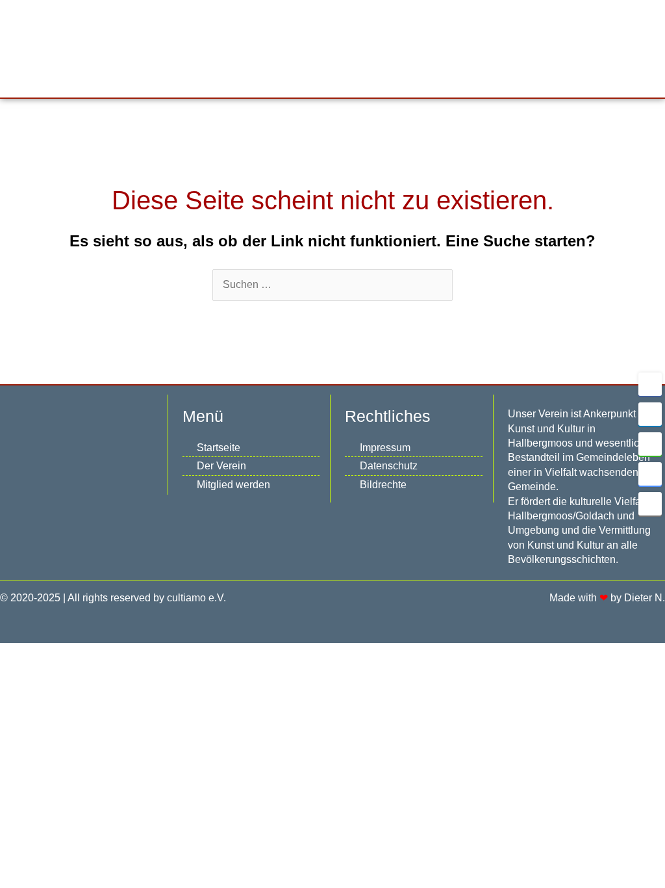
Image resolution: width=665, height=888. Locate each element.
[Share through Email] (650, 504)
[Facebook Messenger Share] (650, 474)
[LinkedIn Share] (650, 414)
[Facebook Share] (650, 384)
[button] (390, 48)
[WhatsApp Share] (650, 444)
